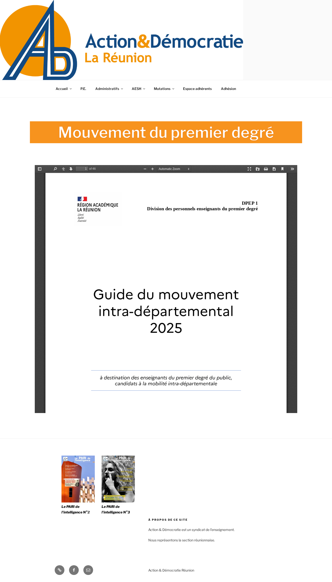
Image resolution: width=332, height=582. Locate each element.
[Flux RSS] (59, 570)
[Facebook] (74, 570)
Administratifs (107, 89)
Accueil (62, 89)
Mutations (162, 89)
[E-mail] (88, 570)
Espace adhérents (197, 89)
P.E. (83, 89)
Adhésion (228, 89)
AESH (136, 89)
